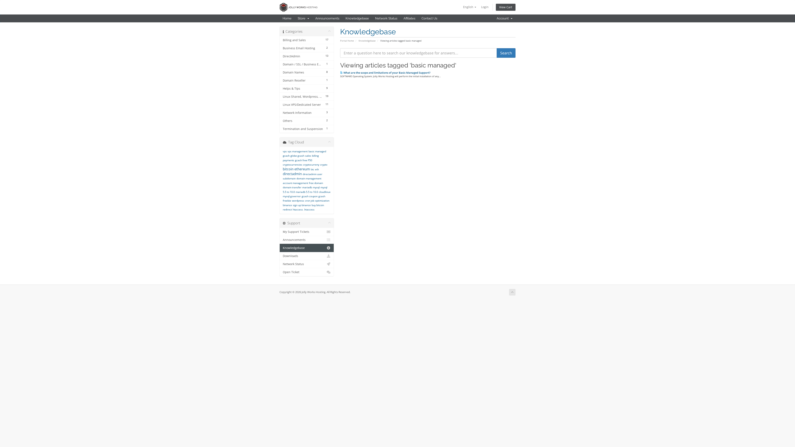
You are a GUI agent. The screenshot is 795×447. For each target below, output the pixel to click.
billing (315, 155)
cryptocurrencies (292, 164)
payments (288, 160)
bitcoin (288, 169)
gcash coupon (310, 196)
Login (485, 7)
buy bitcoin (318, 205)
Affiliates (409, 18)
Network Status (386, 18)
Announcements (327, 18)
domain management (308, 178)
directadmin (292, 174)
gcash (286, 155)
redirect (287, 209)
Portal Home (347, 40)
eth (317, 169)
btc (312, 169)
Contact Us (429, 18)
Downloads (290, 256)
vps (285, 151)
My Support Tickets (296, 232)
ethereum (302, 169)
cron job (309, 200)
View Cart (505, 7)
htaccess (298, 209)
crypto (323, 164)
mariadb (307, 187)
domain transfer (292, 187)
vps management (298, 151)
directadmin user (312, 174)
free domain (316, 183)
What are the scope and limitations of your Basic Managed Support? (386, 72)
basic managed (317, 151)
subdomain (289, 178)
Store (302, 18)
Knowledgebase (357, 18)
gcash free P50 (303, 160)
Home (287, 18)
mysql (316, 187)
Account (503, 18)
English (468, 7)
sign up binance (302, 205)
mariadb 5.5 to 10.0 (307, 192)
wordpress (298, 200)
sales (308, 155)
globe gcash (297, 155)
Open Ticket (291, 272)
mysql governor (292, 196)
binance (287, 205)
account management (295, 183)
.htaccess (309, 209)
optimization (322, 200)
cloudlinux (324, 192)
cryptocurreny (311, 164)
